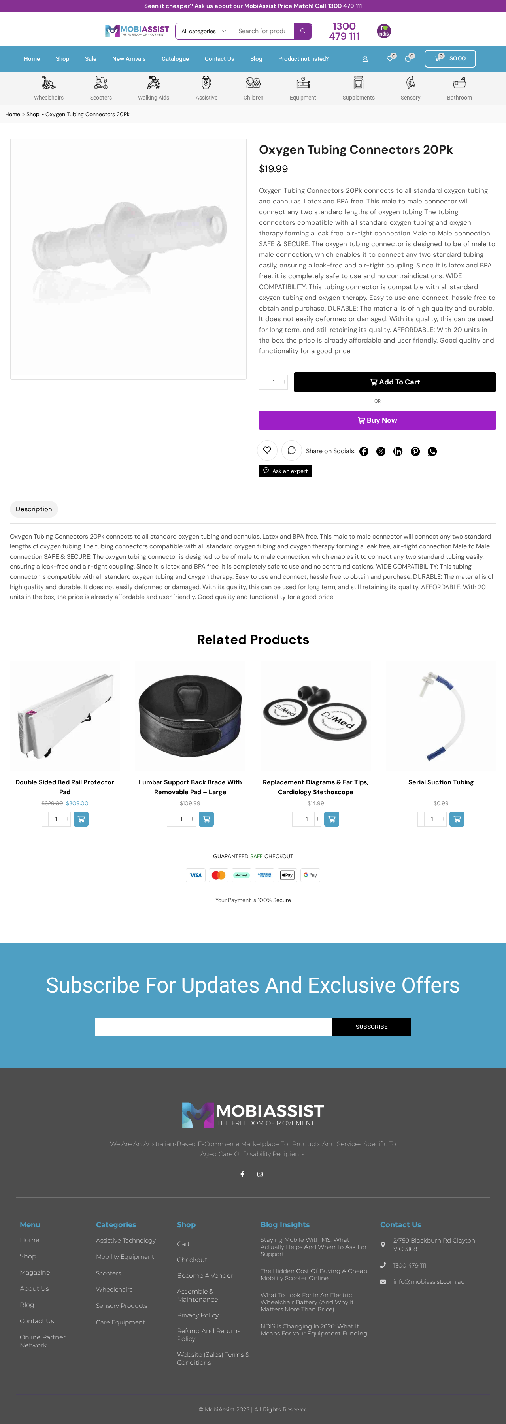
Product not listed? (303, 58)
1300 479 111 (345, 6)
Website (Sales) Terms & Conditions (213, 1358)
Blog (256, 58)
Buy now (382, 420)
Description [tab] (34, 509)
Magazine (35, 1272)
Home (32, 58)
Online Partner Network (43, 1341)
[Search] (303, 31)
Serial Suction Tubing (441, 782)
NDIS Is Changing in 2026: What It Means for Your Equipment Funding (314, 1329)
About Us (34, 1288)
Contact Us (219, 58)
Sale (90, 58)
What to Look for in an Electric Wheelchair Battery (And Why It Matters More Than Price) (307, 1302)
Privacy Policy (198, 1315)
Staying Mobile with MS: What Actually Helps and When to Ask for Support (314, 1247)
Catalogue (175, 58)
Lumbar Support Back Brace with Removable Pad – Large (190, 787)
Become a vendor (205, 1275)
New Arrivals (129, 58)
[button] (344, 31)
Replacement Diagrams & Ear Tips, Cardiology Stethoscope (315, 787)
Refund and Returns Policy (209, 1335)
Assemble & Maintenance (197, 1295)
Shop (62, 58)
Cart (183, 1244)
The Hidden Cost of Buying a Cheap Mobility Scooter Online (314, 1274)
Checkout (192, 1260)
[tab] (34, 509)
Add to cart (399, 382)
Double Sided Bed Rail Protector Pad (64, 787)
